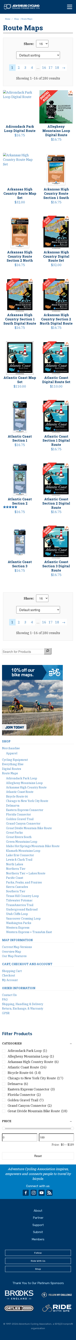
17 (51, 68)
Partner (38, 1218)
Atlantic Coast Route (19, 792)
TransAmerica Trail (19, 905)
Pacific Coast (14, 878)
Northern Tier (16, 869)
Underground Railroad (22, 909)
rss (49, 1193)
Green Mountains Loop (21, 842)
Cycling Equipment (15, 760)
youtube (42, 1193)
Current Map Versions (17, 947)
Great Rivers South (19, 837)
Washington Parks (18, 923)
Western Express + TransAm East (29, 932)
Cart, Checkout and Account (27, 964)
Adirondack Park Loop (21, 778)
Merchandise (11, 748)
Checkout (8, 975)
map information (17, 940)
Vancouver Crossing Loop (23, 918)
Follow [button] (38, 1252)
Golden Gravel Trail (20, 819)
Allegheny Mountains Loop (24, 783)
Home (7, 19)
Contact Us (9, 995)
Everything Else (13, 764)
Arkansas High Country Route (26, 787)
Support (38, 1225)
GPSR (6, 1013)
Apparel (11, 753)
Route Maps (10, 773)
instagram (34, 1193)
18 (57, 68)
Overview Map (11, 951)
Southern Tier (15, 891)
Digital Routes (11, 769)
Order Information (18, 988)
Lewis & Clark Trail (19, 859)
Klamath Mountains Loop (23, 851)
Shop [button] (38, 1269)
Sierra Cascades (17, 887)
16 (44, 68)
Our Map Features (14, 956)
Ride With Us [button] (38, 1261)
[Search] (47, 651)
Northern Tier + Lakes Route (25, 873)
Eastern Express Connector (24, 810)
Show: (29, 44)
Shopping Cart (12, 971)
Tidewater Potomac (19, 900)
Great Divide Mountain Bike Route (29, 828)
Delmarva (12, 805)
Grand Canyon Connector (23, 823)
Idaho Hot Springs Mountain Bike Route (33, 846)
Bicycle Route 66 (17, 796)
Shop (16, 19)
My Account (10, 980)
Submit (38, 1232)
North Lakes (14, 864)
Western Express (17, 927)
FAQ (5, 999)
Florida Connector (18, 814)
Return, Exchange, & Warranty (22, 1008)
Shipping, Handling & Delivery (22, 1004)
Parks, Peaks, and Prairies (24, 882)
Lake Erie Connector (20, 855)
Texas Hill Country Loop (22, 896)
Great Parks (14, 832)
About (38, 1210)
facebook (26, 1193)
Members (38, 1239)
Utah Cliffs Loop (17, 914)
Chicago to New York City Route (27, 801)
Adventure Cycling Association (23, 6)
